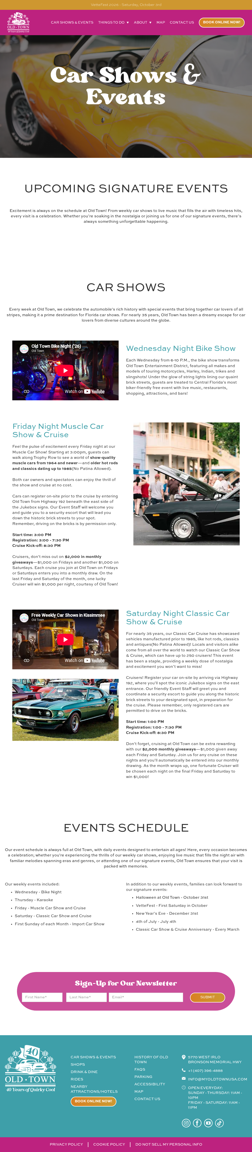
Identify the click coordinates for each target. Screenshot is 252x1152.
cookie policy (109, 1144)
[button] (113, 23)
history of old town (151, 1059)
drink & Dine (84, 1072)
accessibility (149, 1084)
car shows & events (72, 22)
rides (77, 1079)
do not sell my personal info (168, 1144)
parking (143, 1077)
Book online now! (221, 22)
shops (78, 1064)
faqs (139, 1069)
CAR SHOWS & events (93, 1057)
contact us (182, 22)
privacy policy (66, 1144)
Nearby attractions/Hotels (94, 1089)
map (161, 22)
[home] (18, 22)
